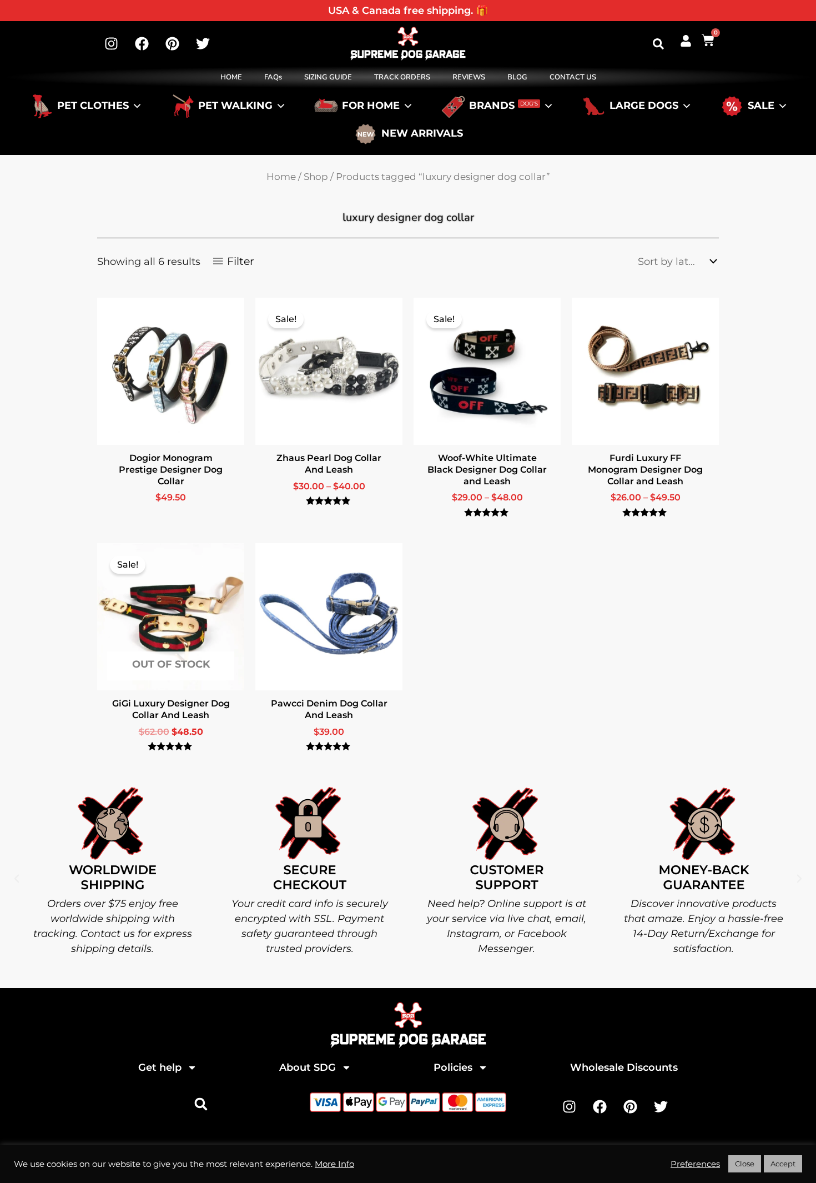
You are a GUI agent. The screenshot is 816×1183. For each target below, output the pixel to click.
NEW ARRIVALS (422, 134)
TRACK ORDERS (402, 77)
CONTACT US (573, 77)
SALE (761, 106)
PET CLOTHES (93, 106)
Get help (160, 1067)
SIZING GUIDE (328, 77)
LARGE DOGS (644, 106)
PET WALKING (235, 106)
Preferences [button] (695, 1164)
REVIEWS (468, 77)
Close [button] (744, 1163)
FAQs (273, 77)
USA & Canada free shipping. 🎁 (408, 10)
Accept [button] (782, 1163)
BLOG (517, 77)
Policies (453, 1067)
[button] (658, 44)
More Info (334, 1164)
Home (281, 176)
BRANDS (503, 106)
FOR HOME (371, 106)
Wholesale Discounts (624, 1067)
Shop (316, 176)
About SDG (307, 1067)
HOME (231, 77)
